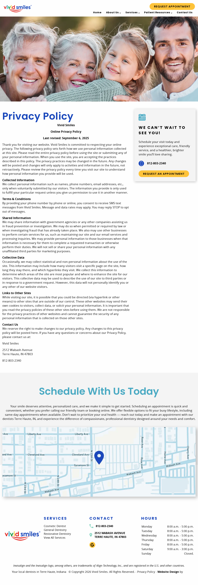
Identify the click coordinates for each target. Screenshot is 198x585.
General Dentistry (55, 530)
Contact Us (185, 12)
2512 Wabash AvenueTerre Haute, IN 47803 (110, 535)
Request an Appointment (164, 174)
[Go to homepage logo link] (22, 535)
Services (131, 12)
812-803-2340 (156, 163)
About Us (112, 12)
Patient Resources (157, 12)
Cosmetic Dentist (55, 526)
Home (97, 12)
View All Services (54, 537)
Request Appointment (172, 6)
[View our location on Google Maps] (99, 462)
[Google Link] (92, 545)
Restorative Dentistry (57, 534)
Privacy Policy (146, 572)
